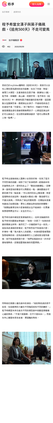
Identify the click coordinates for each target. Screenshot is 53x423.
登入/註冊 (36, 4)
